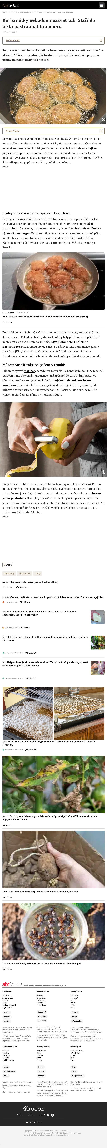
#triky (37, 573)
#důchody (42, 1021)
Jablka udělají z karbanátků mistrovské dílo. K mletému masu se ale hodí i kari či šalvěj (45, 316)
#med (6, 1076)
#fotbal (75, 1012)
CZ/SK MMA (75, 1053)
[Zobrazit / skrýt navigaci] (102, 5)
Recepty (5, 1058)
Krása (39, 1053)
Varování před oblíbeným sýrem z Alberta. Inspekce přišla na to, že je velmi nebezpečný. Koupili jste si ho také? (40, 613)
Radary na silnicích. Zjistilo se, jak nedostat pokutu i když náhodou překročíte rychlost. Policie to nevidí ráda (52, 1029)
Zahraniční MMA (76, 1051)
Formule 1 (74, 998)
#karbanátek (24, 573)
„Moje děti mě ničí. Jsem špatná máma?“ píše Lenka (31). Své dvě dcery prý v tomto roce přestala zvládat (52, 1084)
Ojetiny (5, 1000)
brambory (30, 371)
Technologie (41, 1005)
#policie (7, 1021)
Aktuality (5, 995)
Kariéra (31, 1115)
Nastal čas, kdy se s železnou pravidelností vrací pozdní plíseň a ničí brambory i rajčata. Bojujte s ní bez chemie (49, 818)
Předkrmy (6, 1055)
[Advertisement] (53, 187)
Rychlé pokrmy (8, 1060)
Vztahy (39, 1060)
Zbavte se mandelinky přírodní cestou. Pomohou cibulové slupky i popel (41, 963)
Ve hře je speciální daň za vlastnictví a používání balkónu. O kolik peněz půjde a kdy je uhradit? (52, 1037)
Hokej (72, 1003)
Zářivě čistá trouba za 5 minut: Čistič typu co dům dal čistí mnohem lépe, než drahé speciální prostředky (48, 743)
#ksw (74, 1071)
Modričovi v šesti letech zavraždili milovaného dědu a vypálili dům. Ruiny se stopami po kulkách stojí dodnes (86, 1038)
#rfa (73, 1067)
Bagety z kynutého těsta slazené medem (17, 1082)
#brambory (9, 573)
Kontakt (42, 1115)
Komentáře (41, 998)
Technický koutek (9, 1005)
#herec (40, 1067)
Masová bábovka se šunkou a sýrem (16, 1092)
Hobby (14, 12)
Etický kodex (37, 1122)
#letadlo (41, 1071)
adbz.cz (5, 12)
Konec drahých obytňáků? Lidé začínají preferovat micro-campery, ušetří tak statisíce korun (17, 1030)
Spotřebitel (41, 1003)
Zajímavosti (7, 1007)
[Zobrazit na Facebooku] (48, 1115)
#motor (6, 1012)
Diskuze (23, 587)
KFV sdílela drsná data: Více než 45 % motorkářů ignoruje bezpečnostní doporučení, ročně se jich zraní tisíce (16, 1038)
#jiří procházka (77, 1076)
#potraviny (42, 1016)
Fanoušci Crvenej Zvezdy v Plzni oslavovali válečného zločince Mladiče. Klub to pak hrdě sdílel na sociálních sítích (86, 1030)
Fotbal (72, 1000)
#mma (74, 1017)
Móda (39, 1058)
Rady (4, 1003)
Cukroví (5, 1051)
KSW (72, 1060)
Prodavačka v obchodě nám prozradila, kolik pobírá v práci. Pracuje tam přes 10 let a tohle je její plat (52, 597)
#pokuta (7, 1017)
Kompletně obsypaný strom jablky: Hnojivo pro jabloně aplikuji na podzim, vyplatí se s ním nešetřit (45, 638)
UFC (72, 1058)
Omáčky (5, 1053)
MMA (72, 1005)
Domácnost (41, 1051)
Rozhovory (41, 1000)
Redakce (20, 1115)
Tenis (72, 1007)
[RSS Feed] (52, 1115)
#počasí (41, 1076)
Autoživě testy (7, 998)
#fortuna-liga (77, 1021)
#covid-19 (42, 1012)
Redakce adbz (13, 40)
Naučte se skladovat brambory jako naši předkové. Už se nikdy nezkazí (40, 891)
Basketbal (74, 995)
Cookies (28, 1122)
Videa (72, 1055)
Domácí (40, 995)
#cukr (6, 1067)
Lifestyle (40, 1055)
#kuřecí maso (9, 1071)
